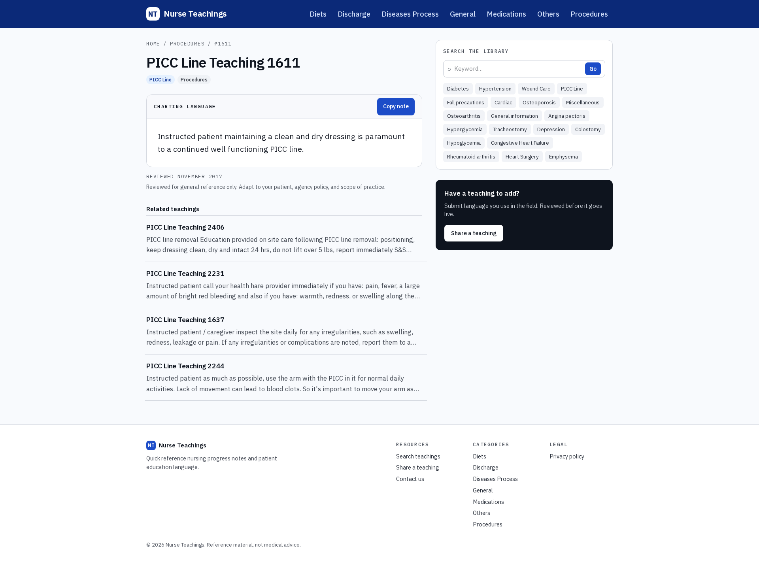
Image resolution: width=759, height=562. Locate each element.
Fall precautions (465, 102)
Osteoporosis (539, 102)
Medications (506, 14)
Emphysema (563, 156)
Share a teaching (474, 233)
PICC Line (160, 79)
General (463, 14)
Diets (318, 14)
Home (153, 43)
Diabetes (458, 88)
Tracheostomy (510, 129)
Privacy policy (566, 456)
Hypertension (495, 88)
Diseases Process (410, 14)
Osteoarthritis (464, 115)
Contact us (410, 479)
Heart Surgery (522, 156)
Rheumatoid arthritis (471, 156)
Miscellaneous (583, 102)
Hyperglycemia (465, 129)
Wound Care (536, 88)
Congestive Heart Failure (520, 142)
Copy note (396, 106)
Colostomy (588, 129)
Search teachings (418, 456)
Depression (551, 129)
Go (593, 68)
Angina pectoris (566, 115)
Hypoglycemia (464, 142)
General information (514, 115)
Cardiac (503, 102)
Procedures (589, 14)
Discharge (354, 14)
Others (548, 14)
